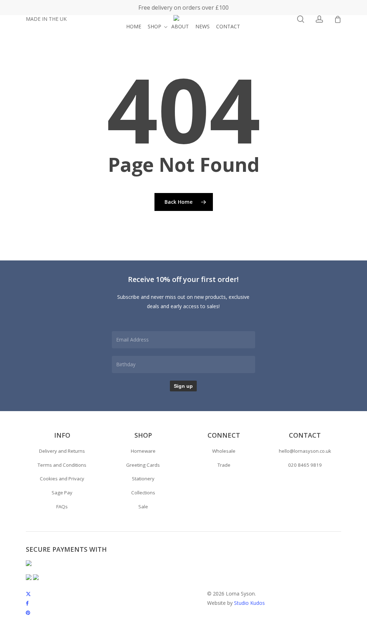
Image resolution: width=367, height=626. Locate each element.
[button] (62, 451)
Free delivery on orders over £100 (183, 7)
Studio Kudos (249, 602)
